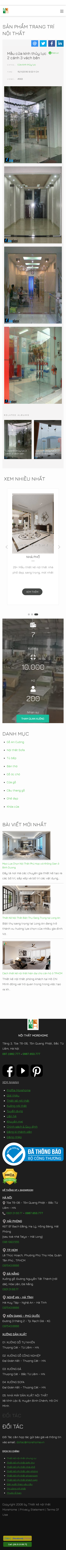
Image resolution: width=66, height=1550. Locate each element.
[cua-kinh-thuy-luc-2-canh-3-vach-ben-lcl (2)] (33, 205)
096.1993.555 (10, 1242)
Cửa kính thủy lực (26, 64)
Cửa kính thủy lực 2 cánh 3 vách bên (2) (16, 453)
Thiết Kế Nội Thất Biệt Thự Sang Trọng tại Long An (31, 917)
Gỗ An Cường (15, 742)
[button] (29, 614)
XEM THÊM (32, 591)
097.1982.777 (11, 1054)
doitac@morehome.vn (30, 1442)
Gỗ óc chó (13, 774)
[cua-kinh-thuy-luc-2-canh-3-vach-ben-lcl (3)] (33, 285)
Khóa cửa (13, 806)
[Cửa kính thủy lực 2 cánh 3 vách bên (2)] (18, 439)
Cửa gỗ (11, 782)
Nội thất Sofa (16, 750)
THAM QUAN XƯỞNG (32, 718)
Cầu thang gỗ (16, 790)
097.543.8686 (10, 1265)
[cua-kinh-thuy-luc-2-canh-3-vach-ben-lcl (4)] (33, 365)
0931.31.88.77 (13, 1213)
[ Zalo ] (7, 1538)
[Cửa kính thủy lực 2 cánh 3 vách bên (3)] (48, 439)
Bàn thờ (12, 766)
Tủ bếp (11, 758)
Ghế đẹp (12, 798)
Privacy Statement (32, 1509)
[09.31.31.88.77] (20, 1544)
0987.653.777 (31, 1054)
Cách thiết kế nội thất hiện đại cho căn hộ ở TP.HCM (32, 973)
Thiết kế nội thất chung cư (21, 1458)
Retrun (55, 52)
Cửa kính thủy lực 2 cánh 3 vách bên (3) (46, 453)
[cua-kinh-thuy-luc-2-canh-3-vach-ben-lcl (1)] (33, 125)
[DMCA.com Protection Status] (9, 1176)
